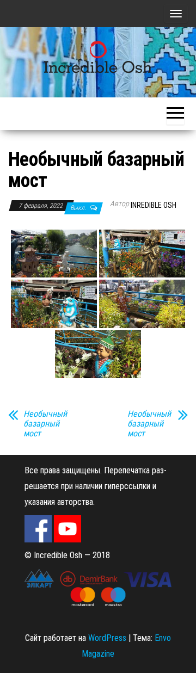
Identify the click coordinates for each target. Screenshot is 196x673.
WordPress (107, 638)
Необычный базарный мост (45, 424)
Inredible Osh (153, 205)
